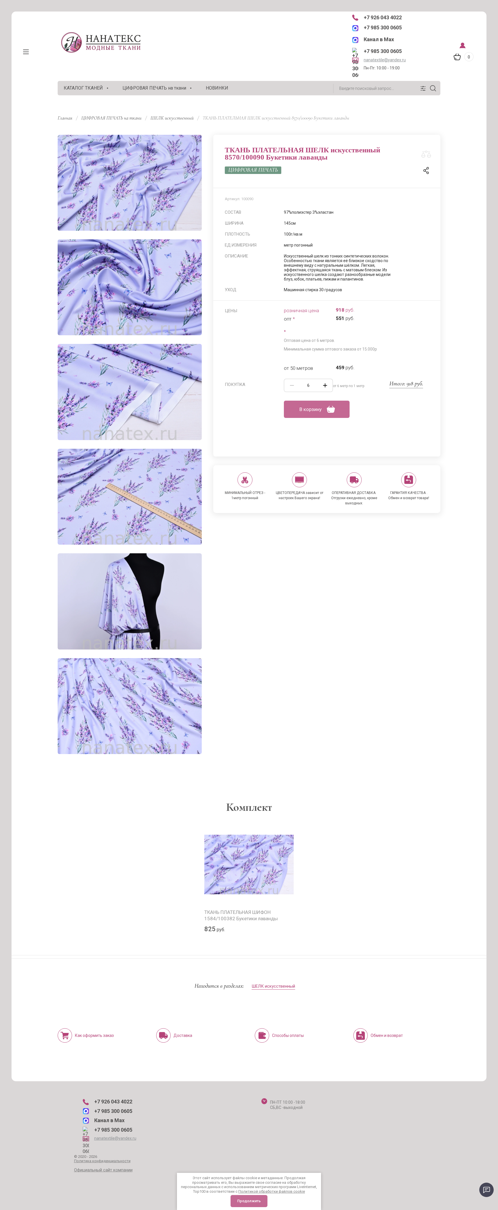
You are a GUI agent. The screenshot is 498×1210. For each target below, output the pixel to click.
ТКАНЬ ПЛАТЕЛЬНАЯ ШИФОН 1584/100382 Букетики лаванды (241, 915)
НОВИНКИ (217, 88)
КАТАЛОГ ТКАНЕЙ (83, 88)
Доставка (182, 1035)
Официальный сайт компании (103, 1170)
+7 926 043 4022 (383, 17)
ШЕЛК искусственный (172, 118)
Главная (65, 118)
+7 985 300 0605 (383, 27)
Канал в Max (379, 39)
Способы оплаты (288, 1035)
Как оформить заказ (94, 1035)
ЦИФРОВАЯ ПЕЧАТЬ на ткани (154, 88)
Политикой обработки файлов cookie (271, 1191)
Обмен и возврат (387, 1035)
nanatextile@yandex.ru (385, 60)
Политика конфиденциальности (102, 1161)
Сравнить (426, 154)
